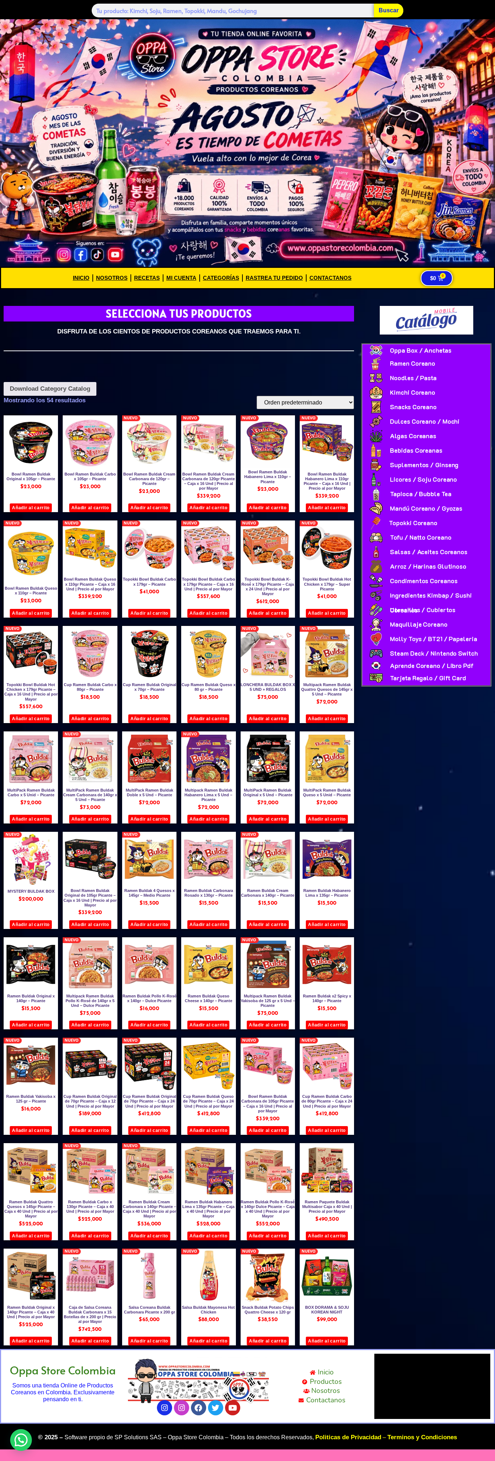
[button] (21, 1440)
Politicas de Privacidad (348, 1437)
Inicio (81, 278)
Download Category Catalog (50, 388)
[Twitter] (215, 1407)
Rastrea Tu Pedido (274, 278)
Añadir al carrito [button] (31, 507)
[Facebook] (198, 1407)
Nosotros (112, 278)
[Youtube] (232, 1407)
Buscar (389, 10)
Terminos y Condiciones (422, 1437)
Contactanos (330, 278)
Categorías (221, 278)
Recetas (147, 278)
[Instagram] (164, 1407)
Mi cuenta (181, 278)
